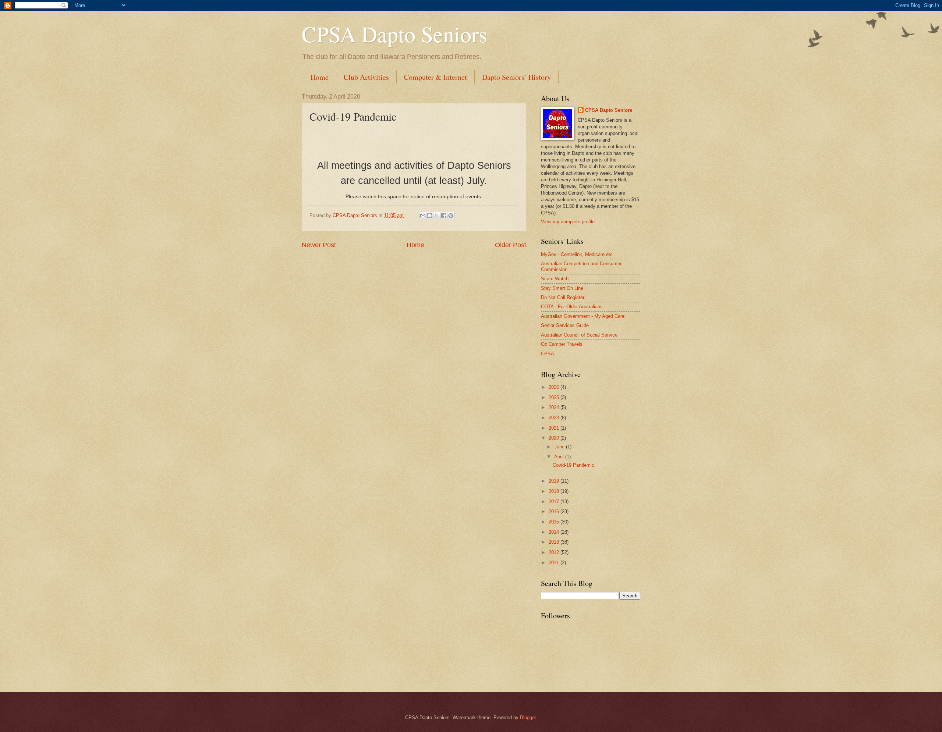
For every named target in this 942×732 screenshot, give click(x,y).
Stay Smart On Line (562, 288)
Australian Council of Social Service (579, 335)
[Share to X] (436, 215)
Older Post (510, 245)
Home (320, 77)
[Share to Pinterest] (450, 215)
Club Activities (366, 77)
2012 (554, 552)
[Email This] (422, 215)
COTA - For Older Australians (572, 306)
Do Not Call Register (562, 297)
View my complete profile (568, 221)
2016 (554, 511)
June (560, 446)
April (559, 456)
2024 (554, 407)
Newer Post (319, 245)
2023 (554, 417)
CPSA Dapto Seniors (394, 34)
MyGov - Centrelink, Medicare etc (577, 254)
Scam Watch (555, 278)
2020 (554, 438)
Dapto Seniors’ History (516, 77)
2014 (554, 532)
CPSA (547, 353)
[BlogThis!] (429, 215)
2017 (554, 501)
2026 (554, 387)
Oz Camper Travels (561, 344)
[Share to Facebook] (443, 215)
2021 (554, 428)
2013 (554, 542)
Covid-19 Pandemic (573, 465)
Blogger (528, 717)
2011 (554, 562)
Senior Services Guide (565, 325)
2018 (554, 491)
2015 (554, 522)
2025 (554, 397)
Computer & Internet (435, 77)
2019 (554, 481)
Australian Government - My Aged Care (582, 316)
